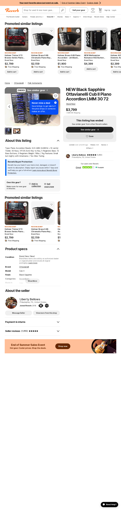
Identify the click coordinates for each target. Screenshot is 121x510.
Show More (32, 281)
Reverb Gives (99, 17)
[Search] (62, 10)
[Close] (55, 102)
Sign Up (107, 10)
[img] (91, 155)
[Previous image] (8, 39)
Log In (114, 10)
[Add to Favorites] (25, 31)
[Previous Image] (9, 106)
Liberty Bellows (79, 155)
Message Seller (18, 313)
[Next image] (25, 39)
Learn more (32, 263)
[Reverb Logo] (12, 10)
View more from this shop (46, 313)
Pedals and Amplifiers (38, 17)
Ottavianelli (24, 267)
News (67, 17)
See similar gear (36, 90)
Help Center (110, 17)
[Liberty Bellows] (11, 303)
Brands (60, 17)
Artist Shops (87, 17)
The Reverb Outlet (12, 17)
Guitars (25, 17)
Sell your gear (78, 10)
